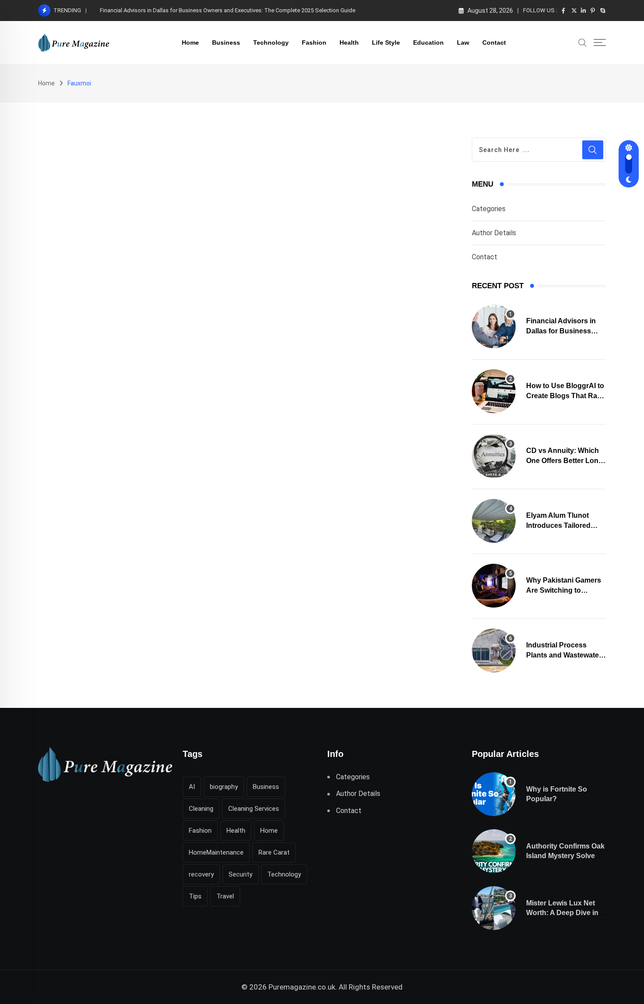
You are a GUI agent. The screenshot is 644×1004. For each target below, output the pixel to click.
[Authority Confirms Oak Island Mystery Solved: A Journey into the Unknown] (494, 851)
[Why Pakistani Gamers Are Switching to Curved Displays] (494, 586)
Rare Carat (274, 852)
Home (190, 42)
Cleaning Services (253, 809)
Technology (271, 42)
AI (192, 787)
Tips (195, 896)
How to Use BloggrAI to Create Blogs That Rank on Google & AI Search (189, 10)
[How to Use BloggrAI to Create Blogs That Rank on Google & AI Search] (494, 391)
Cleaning (201, 809)
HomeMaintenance (216, 852)
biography (224, 787)
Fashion (314, 42)
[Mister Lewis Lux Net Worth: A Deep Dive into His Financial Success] (494, 908)
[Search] (582, 42)
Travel (225, 896)
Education (428, 42)
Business (226, 42)
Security (240, 874)
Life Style (386, 42)
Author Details (494, 233)
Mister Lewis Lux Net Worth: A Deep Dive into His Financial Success (565, 912)
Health (349, 42)
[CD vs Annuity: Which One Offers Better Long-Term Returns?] (494, 456)
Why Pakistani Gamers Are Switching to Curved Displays (563, 590)
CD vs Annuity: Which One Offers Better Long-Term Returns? (565, 460)
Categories (489, 209)
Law (463, 42)
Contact (494, 42)
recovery (201, 874)
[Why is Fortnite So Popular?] (494, 794)
